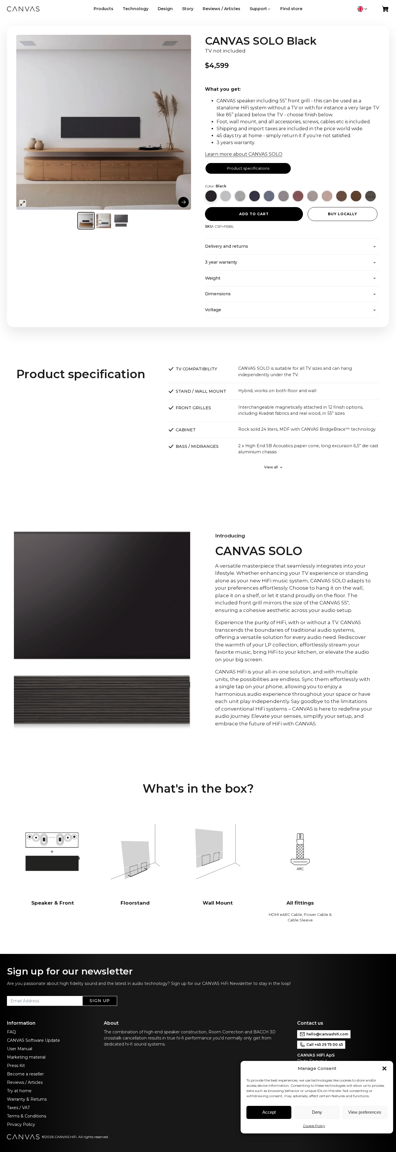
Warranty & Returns (27, 1099)
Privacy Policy (21, 1124)
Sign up (100, 1000)
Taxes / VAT (18, 1107)
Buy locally (342, 214)
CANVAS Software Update (33, 1040)
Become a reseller (25, 1074)
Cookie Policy (314, 1126)
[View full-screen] (22, 203)
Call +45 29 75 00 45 (324, 1044)
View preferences (364, 1112)
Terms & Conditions (26, 1116)
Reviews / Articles (25, 1082)
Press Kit (16, 1065)
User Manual (19, 1048)
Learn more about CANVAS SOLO (243, 154)
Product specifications (248, 168)
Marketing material (26, 1057)
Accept (269, 1112)
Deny (317, 1112)
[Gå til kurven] (385, 10)
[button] (384, 1068)
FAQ (11, 1032)
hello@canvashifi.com (327, 1034)
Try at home (19, 1090)
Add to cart (254, 214)
